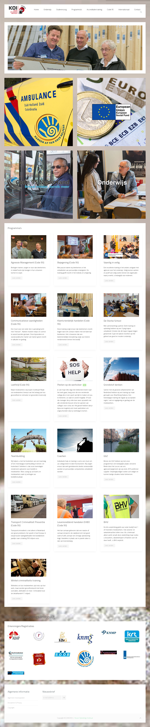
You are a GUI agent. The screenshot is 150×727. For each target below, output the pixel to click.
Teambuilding (18, 456)
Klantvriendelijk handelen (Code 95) (73, 322)
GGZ (106, 456)
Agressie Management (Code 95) (27, 262)
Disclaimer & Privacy (15, 703)
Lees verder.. (16, 278)
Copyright (11, 708)
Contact (137, 9)
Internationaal (123, 9)
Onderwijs (47, 9)
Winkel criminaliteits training (26, 580)
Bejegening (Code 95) (68, 262)
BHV (106, 522)
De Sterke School (112, 321)
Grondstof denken (113, 385)
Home (36, 9)
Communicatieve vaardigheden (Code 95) (27, 322)
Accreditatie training (94, 9)
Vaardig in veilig (112, 262)
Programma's (76, 9)
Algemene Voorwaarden (16, 698)
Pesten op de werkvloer (69, 385)
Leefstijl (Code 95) (20, 385)
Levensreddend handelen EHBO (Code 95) (73, 523)
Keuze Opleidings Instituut (84, 718)
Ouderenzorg (61, 9)
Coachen (61, 456)
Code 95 (110, 9)
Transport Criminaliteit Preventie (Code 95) (28, 523)
